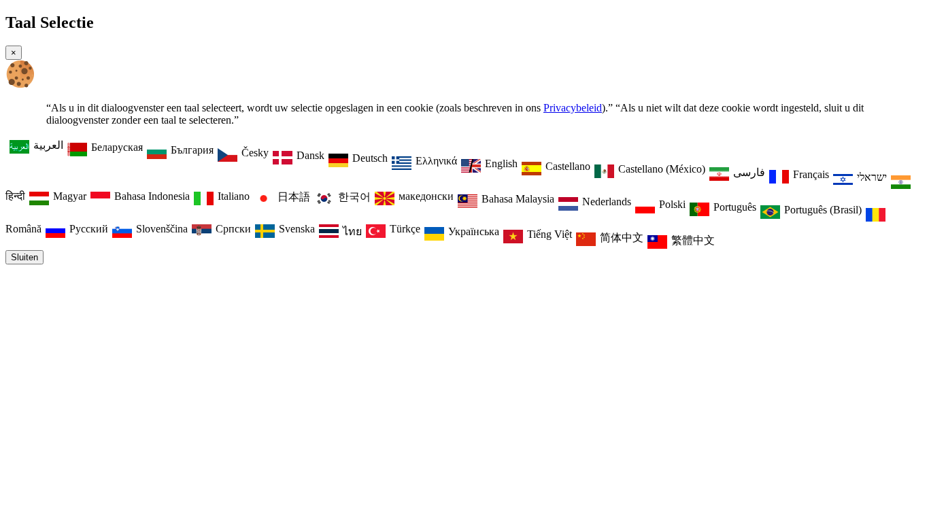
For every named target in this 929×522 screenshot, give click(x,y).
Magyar (69, 196)
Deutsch (370, 158)
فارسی (749, 172)
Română (23, 228)
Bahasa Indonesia (152, 196)
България (192, 150)
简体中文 (621, 237)
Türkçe (405, 228)
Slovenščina (162, 228)
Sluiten (24, 257)
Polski (672, 204)
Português (734, 207)
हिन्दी (15, 196)
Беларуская (117, 147)
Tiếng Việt (549, 234)
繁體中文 (693, 240)
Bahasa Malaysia (518, 199)
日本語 (293, 197)
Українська (473, 231)
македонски (426, 196)
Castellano (567, 166)
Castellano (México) (661, 169)
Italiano (234, 196)
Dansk (310, 155)
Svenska (297, 228)
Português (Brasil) (823, 209)
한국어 (354, 197)
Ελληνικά (436, 161)
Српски (233, 228)
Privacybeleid (572, 108)
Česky (255, 152)
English (501, 163)
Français (811, 174)
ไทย (352, 231)
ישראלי (872, 177)
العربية (48, 145)
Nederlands (606, 201)
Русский (88, 228)
